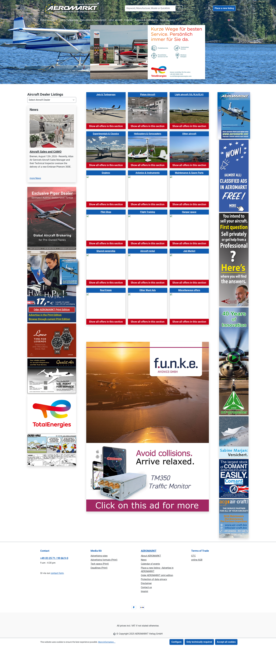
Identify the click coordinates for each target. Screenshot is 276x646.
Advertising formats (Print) (104, 559)
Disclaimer (146, 583)
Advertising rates (99, 555)
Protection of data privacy (154, 579)
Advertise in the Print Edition (45, 339)
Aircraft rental (147, 251)
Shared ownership (105, 251)
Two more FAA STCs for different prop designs (51, 153)
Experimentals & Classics (106, 133)
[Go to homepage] (71, 7)
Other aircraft (189, 133)
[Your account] (209, 8)
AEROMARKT (148, 550)
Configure (176, 642)
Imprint (144, 591)
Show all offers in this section (106, 126)
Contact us (146, 587)
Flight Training (147, 212)
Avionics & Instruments (148, 172)
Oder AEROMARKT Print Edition (52, 334)
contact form (57, 573)
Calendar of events (150, 563)
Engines (106, 172)
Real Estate (106, 290)
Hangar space (189, 212)
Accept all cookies (226, 642)
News (143, 559)
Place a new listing (224, 8)
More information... (106, 642)
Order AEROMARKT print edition (157, 575)
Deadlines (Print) (99, 567)
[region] (52, 157)
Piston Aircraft (147, 94)
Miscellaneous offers (189, 290)
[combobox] (150, 8)
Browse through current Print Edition (49, 343)
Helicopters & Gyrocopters (147, 133)
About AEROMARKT (151, 555)
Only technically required (199, 642)
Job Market (189, 251)
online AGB (196, 559)
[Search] (178, 8)
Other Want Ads (147, 290)
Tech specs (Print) (100, 563)
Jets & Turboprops (105, 94)
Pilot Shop (106, 212)
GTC (193, 555)
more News (35, 202)
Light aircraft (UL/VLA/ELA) (189, 94)
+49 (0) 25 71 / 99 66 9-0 (54, 558)
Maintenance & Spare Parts (189, 172)
